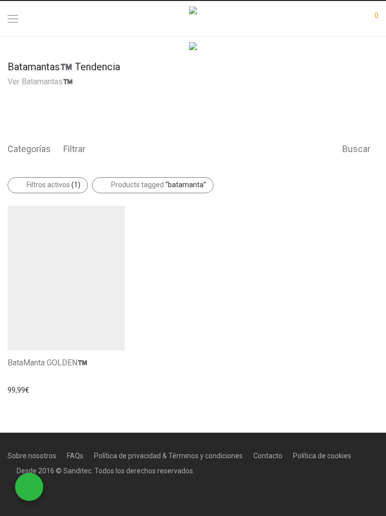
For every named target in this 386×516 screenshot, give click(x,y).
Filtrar (74, 149)
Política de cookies (322, 456)
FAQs (75, 456)
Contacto (267, 456)
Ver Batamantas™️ (40, 81)
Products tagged (158, 185)
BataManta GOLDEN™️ (47, 362)
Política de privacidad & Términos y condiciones (168, 456)
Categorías (29, 149)
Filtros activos (53, 185)
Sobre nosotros (32, 456)
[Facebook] (11, 493)
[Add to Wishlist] (120, 361)
